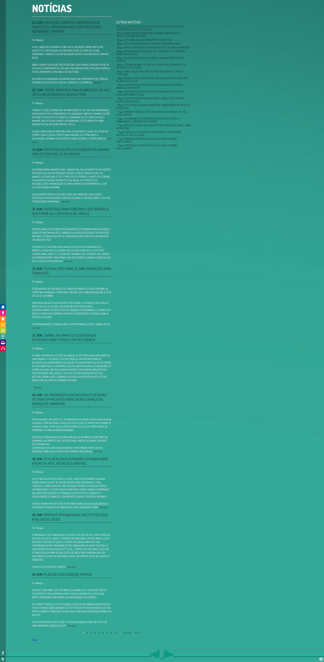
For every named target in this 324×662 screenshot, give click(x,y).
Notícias (3, 337)
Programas (3, 331)
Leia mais (98, 82)
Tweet (34, 639)
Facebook (3, 653)
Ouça (3, 348)
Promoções (3, 319)
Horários (3, 325)
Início (3, 307)
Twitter (3, 659)
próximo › (127, 632)
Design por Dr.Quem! (321, 659)
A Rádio (3, 342)
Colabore (3, 313)
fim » (137, 632)
